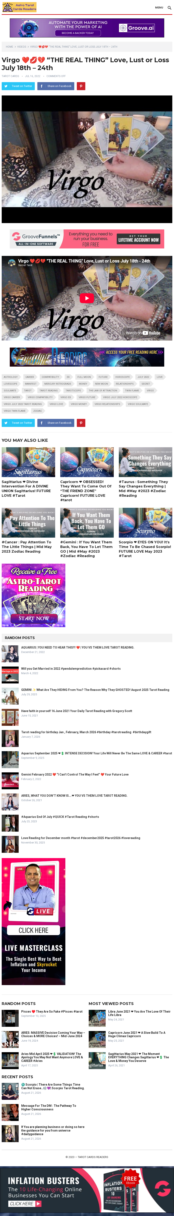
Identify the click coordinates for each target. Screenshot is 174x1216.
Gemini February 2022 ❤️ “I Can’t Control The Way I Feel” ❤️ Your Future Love (75, 774)
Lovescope (10, 383)
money (83, 383)
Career (29, 377)
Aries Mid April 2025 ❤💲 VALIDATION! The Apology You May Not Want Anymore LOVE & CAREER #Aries (52, 1057)
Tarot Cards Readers (93, 1157)
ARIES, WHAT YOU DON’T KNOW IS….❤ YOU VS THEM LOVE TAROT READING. (74, 795)
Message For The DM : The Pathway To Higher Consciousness (48, 1107)
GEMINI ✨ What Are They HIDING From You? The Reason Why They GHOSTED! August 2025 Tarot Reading (95, 690)
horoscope (122, 377)
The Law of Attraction (103, 390)
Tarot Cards (10, 76)
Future (103, 377)
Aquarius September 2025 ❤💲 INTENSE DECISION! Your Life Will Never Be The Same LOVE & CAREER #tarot (96, 753)
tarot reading (48, 390)
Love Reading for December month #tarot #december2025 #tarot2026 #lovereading (80, 838)
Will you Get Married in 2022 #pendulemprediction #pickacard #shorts (71, 668)
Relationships (125, 383)
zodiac (37, 411)
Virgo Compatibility (40, 397)
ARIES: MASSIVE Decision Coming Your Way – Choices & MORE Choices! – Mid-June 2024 (53, 1034)
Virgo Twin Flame (14, 411)
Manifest (30, 383)
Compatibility (50, 377)
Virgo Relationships (107, 404)
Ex (68, 377)
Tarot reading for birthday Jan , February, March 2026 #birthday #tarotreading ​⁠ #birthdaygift (86, 732)
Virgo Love (56, 404)
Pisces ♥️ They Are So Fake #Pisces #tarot (52, 1011)
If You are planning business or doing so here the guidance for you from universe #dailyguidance (52, 1130)
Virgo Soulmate (138, 404)
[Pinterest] (81, 86)
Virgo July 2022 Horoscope (120, 397)
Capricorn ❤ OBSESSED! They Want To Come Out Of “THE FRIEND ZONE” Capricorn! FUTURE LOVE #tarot (85, 491)
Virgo (150, 390)
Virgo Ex (65, 397)
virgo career (12, 397)
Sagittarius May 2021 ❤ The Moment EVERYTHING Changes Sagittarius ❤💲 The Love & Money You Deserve (138, 1057)
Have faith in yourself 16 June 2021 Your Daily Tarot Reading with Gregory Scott (76, 711)
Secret (146, 383)
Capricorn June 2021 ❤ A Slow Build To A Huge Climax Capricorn (136, 1034)
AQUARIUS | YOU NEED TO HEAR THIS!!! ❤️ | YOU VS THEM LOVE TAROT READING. (77, 647)
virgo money (79, 404)
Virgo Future (87, 397)
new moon (101, 383)
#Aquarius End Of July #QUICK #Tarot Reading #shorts (60, 816)
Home (9, 46)
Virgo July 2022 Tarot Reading (23, 404)
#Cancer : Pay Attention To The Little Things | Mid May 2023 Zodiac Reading (27, 546)
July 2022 (143, 377)
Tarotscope (73, 390)
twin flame (132, 390)
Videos (21, 46)
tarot (28, 390)
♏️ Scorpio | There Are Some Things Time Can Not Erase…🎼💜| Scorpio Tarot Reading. (53, 1086)
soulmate (10, 390)
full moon (84, 377)
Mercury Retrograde (57, 383)
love (160, 377)
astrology (11, 377)
